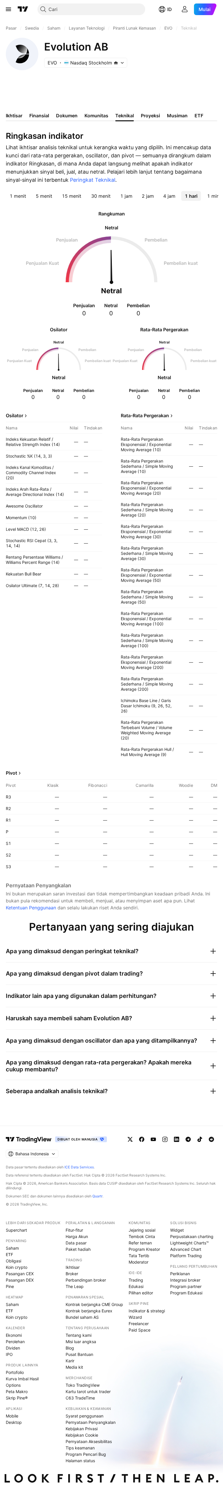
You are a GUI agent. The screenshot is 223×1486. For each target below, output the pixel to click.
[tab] (18, 196)
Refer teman (140, 1242)
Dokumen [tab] (67, 115)
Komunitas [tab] (96, 115)
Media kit (74, 1367)
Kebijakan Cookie (82, 1435)
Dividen (13, 1347)
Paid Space (139, 1329)
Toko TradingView (83, 1385)
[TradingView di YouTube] (153, 1139)
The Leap (75, 1286)
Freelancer (139, 1323)
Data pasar (76, 1242)
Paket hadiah (78, 1249)
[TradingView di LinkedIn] (176, 1139)
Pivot (11, 773)
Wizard (135, 1317)
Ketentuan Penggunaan (31, 908)
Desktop (14, 1422)
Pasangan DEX (20, 1280)
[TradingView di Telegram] (188, 1139)
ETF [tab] (199, 115)
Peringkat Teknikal (92, 180)
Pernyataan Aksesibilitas (89, 1441)
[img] (115, 62)
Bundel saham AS (82, 1317)
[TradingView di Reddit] (211, 1139)
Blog (70, 1347)
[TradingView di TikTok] (200, 1139)
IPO (9, 1354)
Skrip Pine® (17, 1397)
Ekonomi (14, 1335)
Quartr (97, 1196)
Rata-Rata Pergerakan (145, 415)
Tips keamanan (80, 1447)
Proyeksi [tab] (150, 115)
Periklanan (180, 1273)
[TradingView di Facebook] (142, 1139)
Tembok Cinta (142, 1236)
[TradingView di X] (130, 1139)
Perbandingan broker (86, 1280)
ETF (9, 1254)
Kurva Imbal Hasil (22, 1378)
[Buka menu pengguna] (184, 9)
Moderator (138, 1262)
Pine (10, 1286)
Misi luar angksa (81, 1341)
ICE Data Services (79, 1167)
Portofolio (15, 1372)
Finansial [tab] (39, 115)
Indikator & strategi (147, 1310)
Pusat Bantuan (79, 1354)
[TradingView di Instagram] (165, 1139)
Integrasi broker (185, 1280)
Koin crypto (16, 1267)
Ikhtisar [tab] (14, 115)
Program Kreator (144, 1249)
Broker (72, 1273)
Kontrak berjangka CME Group (94, 1304)
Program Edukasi (186, 1292)
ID (169, 9)
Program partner (186, 1286)
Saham (12, 1248)
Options (13, 1385)
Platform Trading (186, 1255)
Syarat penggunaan (84, 1415)
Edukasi (136, 1286)
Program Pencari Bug (86, 1454)
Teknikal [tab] (124, 115)
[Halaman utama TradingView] (23, 9)
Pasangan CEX (20, 1273)
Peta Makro (17, 1391)
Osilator (14, 415)
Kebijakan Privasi (82, 1428)
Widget (177, 1230)
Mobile (12, 1415)
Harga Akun (77, 1236)
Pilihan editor (141, 1292)
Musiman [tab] (177, 115)
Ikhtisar (73, 1267)
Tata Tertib (139, 1255)
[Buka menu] (8, 9)
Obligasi (13, 1260)
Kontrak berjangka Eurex (89, 1310)
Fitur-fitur (74, 1230)
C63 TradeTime (80, 1397)
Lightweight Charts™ (189, 1242)
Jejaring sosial (142, 1230)
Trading (136, 1280)
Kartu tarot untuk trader (88, 1391)
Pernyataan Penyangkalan (91, 1422)
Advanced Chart (185, 1249)
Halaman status (80, 1460)
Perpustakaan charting (191, 1236)
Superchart (16, 1230)
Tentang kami (78, 1335)
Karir (70, 1360)
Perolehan (15, 1341)
